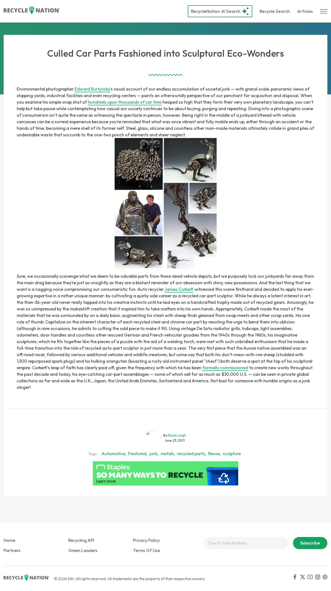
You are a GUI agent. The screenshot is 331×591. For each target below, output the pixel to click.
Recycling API (81, 540)
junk (154, 453)
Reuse (214, 453)
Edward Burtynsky (92, 89)
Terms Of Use (146, 550)
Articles (305, 11)
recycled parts (191, 453)
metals (167, 453)
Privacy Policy (146, 540)
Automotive (113, 453)
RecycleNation (205, 11)
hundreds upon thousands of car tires (125, 102)
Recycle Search (275, 11)
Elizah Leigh (177, 435)
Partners (12, 550)
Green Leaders (82, 550)
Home (9, 540)
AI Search (215, 11)
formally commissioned (225, 367)
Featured (137, 453)
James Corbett (179, 289)
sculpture (232, 453)
